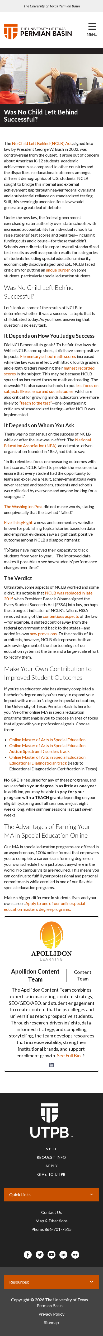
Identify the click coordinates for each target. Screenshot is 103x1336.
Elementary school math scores (48, 356)
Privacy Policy (51, 1313)
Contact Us (51, 1212)
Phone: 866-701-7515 (51, 1229)
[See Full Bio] (84, 1055)
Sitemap (51, 1322)
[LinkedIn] (51, 1065)
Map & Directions (51, 1220)
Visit (51, 1149)
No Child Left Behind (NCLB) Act (42, 143)
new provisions (43, 633)
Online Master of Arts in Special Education (47, 739)
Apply (51, 1166)
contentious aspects (61, 616)
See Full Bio (69, 1055)
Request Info (51, 1157)
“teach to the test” (35, 402)
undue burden (58, 269)
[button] (92, 34)
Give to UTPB (51, 1174)
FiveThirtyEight (18, 522)
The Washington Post (23, 506)
